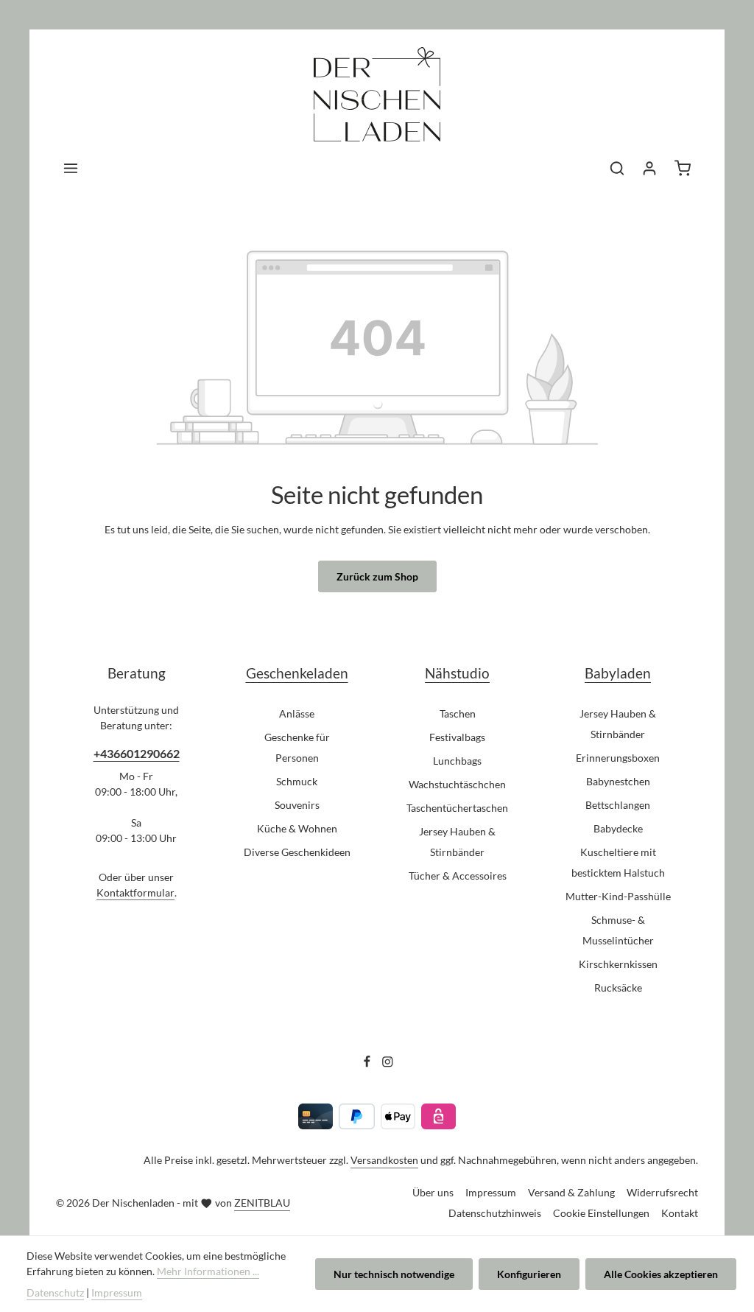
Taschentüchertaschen (457, 807)
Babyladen (618, 672)
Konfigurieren (529, 1274)
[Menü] (70, 168)
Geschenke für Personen (297, 747)
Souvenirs (297, 805)
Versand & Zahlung (571, 1192)
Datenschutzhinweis (494, 1213)
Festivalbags (457, 737)
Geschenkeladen (297, 672)
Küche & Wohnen (297, 828)
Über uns (433, 1192)
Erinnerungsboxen (618, 757)
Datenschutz (55, 1292)
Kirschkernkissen (618, 964)
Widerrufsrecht (662, 1192)
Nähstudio (457, 672)
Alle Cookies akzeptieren (661, 1274)
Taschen (458, 713)
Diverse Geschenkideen (297, 852)
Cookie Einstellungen (601, 1213)
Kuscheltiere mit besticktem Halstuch (618, 862)
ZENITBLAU (262, 1202)
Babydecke (618, 828)
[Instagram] (387, 1063)
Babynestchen (618, 781)
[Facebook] (368, 1063)
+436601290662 (137, 753)
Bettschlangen (617, 805)
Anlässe (296, 713)
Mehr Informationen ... (208, 1271)
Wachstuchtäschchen (457, 784)
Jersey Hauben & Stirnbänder (457, 841)
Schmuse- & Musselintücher (618, 930)
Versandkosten (384, 1160)
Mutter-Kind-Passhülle (618, 896)
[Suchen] (617, 168)
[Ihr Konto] (649, 168)
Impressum (490, 1192)
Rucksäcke (618, 987)
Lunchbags (457, 760)
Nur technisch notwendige (394, 1274)
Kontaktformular (135, 892)
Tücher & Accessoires (458, 875)
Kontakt (679, 1213)
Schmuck (296, 781)
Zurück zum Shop (377, 576)
